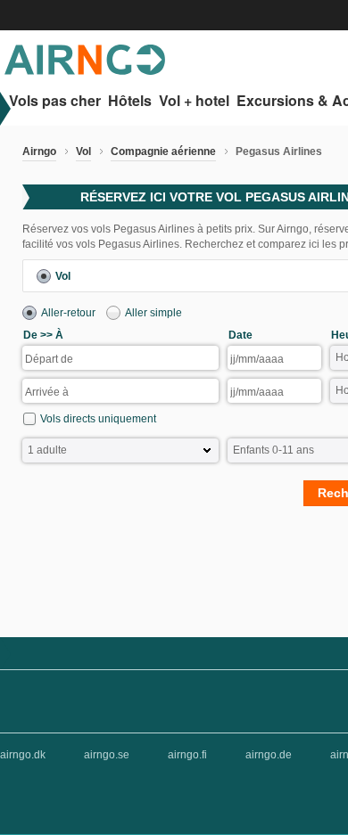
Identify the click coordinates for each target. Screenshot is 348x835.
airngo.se (106, 755)
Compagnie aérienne (163, 151)
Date (240, 335)
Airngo (39, 151)
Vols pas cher (55, 101)
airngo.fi (187, 755)
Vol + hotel (194, 101)
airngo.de (268, 755)
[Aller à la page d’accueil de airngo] (84, 71)
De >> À (43, 335)
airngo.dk (23, 755)
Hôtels (130, 101)
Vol (83, 151)
